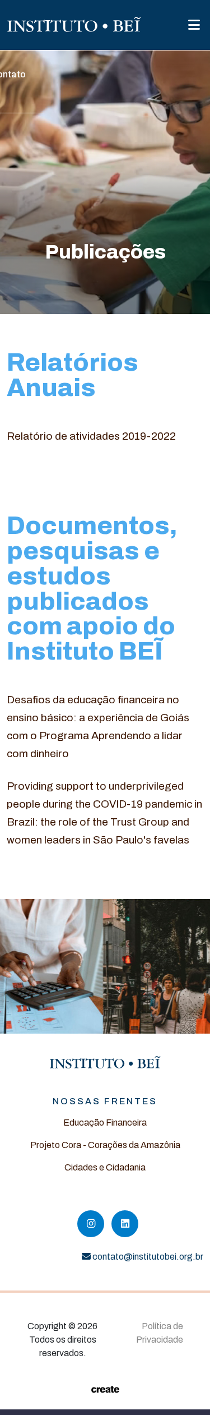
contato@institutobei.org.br (147, 1256)
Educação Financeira (105, 1122)
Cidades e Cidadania (105, 1167)
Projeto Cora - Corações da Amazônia (105, 1145)
